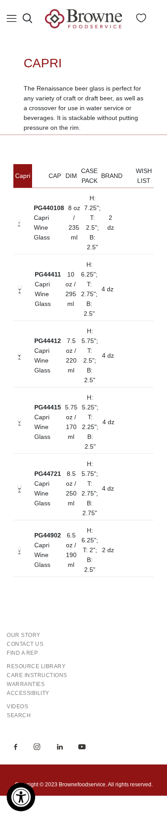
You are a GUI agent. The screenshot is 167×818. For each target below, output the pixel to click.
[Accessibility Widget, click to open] (21, 797)
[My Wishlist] (141, 20)
